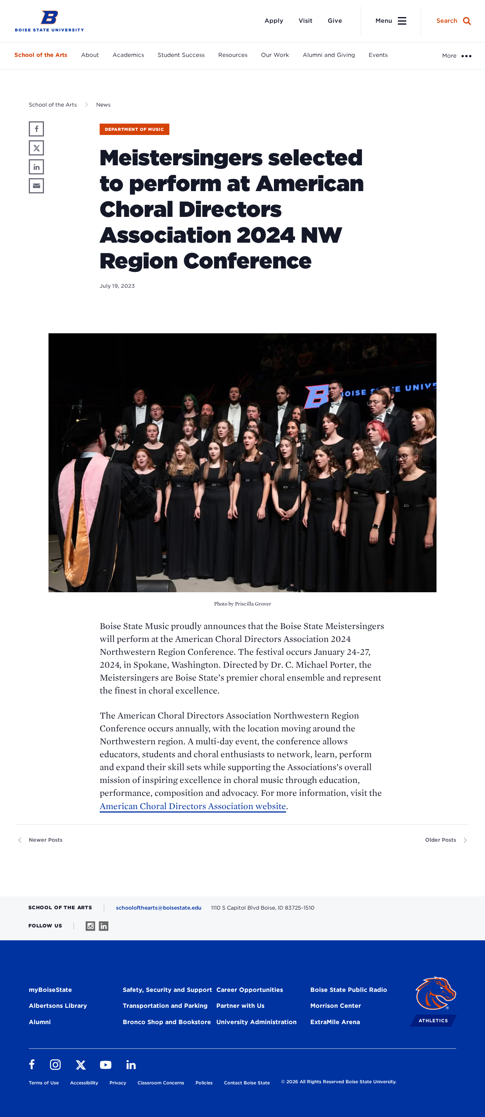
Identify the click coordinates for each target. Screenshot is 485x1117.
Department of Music (134, 129)
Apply (273, 20)
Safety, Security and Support (167, 989)
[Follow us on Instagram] (90, 926)
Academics (128, 55)
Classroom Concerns (161, 1083)
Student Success (181, 55)
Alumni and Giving (329, 55)
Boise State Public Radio (348, 989)
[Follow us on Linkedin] (103, 926)
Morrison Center (335, 1005)
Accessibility (84, 1083)
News (103, 105)
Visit (306, 20)
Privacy (118, 1083)
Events (378, 55)
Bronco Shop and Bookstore (167, 1022)
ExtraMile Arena (335, 1022)
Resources (232, 55)
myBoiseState (50, 989)
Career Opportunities (249, 989)
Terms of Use (44, 1083)
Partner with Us (240, 1005)
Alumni (40, 1022)
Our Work (275, 55)
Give (335, 20)
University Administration (256, 1022)
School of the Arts (40, 55)
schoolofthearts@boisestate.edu (159, 908)
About (90, 55)
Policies (204, 1083)
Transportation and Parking (165, 1005)
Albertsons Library (58, 1005)
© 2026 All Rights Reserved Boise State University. (338, 1081)
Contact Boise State (247, 1083)
